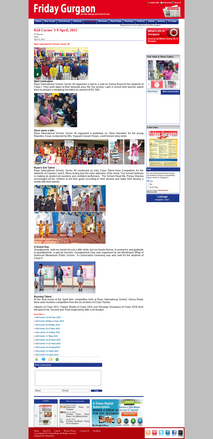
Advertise (167, 3)
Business (102, 21)
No (151, 184)
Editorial (77, 21)
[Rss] (148, 4)
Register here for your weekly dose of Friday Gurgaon (134, 25)
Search (177, 3)
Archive (161, 21)
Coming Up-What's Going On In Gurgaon (77, 422)
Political (141, 21)
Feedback (97, 431)
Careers (57, 431)
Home (38, 21)
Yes (151, 181)
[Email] (50, 360)
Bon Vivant (49, 21)
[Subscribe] (172, 17)
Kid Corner (90, 21)
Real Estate (116, 21)
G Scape (172, 21)
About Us (47, 431)
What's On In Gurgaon (156, 32)
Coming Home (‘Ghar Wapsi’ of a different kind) (77, 415)
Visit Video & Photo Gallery (160, 57)
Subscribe (154, 3)
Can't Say (154, 187)
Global (151, 21)
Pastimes (129, 21)
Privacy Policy (70, 431)
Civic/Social (64, 21)
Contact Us (84, 431)
